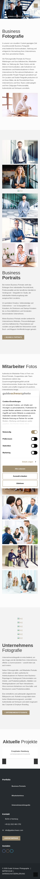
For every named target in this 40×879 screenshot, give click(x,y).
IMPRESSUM (7, 871)
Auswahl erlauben (20, 476)
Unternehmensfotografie (21, 805)
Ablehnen (20, 483)
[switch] (34, 439)
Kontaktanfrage (11, 838)
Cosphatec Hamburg (20, 751)
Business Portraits (19, 786)
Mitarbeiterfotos (18, 795)
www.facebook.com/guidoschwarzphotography (4, 851)
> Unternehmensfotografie (15, 712)
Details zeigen (27, 462)
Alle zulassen (20, 469)
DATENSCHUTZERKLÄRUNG (13, 874)
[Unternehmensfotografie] (20, 619)
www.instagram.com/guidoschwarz (7, 851)
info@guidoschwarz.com (14, 830)
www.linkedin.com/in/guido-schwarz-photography (11, 851)
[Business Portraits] (20, 191)
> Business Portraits (13, 337)
